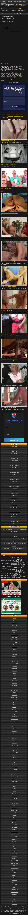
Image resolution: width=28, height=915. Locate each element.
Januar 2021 (14, 716)
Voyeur (14, 523)
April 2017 (14, 822)
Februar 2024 (14, 627)
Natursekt (14, 500)
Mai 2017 (14, 820)
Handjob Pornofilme (14, 483)
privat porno (18, 142)
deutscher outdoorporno (9, 335)
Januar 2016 (14, 858)
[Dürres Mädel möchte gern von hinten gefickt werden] (14, 276)
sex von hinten (22, 288)
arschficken (19, 557)
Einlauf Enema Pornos (14, 472)
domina (23, 562)
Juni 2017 (14, 817)
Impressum (10, 913)
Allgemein (14, 446)
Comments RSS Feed (21, 10)
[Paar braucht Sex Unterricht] (14, 177)
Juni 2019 (14, 759)
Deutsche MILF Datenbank (8, 18)
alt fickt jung (5, 556)
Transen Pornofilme (14, 519)
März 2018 (14, 795)
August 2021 (14, 699)
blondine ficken (7, 312)
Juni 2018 (14, 788)
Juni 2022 (14, 675)
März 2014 (14, 904)
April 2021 (14, 709)
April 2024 (14, 623)
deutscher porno (17, 561)
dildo (8, 166)
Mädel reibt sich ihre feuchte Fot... (8, 140)
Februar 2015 (14, 884)
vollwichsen (13, 577)
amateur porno (17, 556)
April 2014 (14, 901)
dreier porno (14, 564)
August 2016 (14, 841)
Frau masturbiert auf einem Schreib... (9, 164)
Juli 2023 (14, 644)
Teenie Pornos (14, 516)
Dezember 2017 (14, 803)
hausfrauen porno (4, 568)
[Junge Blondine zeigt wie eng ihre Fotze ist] (14, 299)
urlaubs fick (22, 409)
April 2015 (14, 880)
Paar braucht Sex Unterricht (7, 188)
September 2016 (14, 839)
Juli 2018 (14, 786)
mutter (17, 239)
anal (5, 166)
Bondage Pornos (14, 458)
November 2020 (14, 721)
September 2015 (14, 868)
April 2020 (14, 735)
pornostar (2, 573)
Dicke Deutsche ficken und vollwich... (9, 261)
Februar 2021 (14, 714)
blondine (19, 559)
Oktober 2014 (14, 894)
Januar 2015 (14, 887)
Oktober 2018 (14, 779)
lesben (25, 569)
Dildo (14, 469)
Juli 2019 (14, 757)
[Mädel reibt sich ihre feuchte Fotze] (14, 130)
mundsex (20, 571)
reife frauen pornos (19, 335)
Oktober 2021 (14, 695)
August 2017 (14, 812)
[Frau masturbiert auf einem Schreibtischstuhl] (14, 153)
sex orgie (13, 576)
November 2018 (14, 776)
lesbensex (2, 571)
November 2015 (14, 863)
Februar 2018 (14, 798)
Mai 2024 (14, 620)
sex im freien (6, 577)
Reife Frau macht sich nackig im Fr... (9, 334)
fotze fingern (7, 142)
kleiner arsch (16, 288)
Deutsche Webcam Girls (7, 21)
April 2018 (14, 793)
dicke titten (10, 116)
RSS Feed (14, 10)
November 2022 (14, 663)
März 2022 (14, 683)
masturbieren (12, 166)
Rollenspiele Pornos (14, 507)
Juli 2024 (14, 618)
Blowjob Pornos (14, 455)
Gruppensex (14, 481)
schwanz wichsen (21, 312)
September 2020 (14, 723)
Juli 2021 (14, 702)
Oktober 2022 (14, 666)
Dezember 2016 (14, 832)
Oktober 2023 (14, 637)
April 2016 (14, 851)
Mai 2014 (14, 899)
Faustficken (14, 474)
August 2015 (14, 870)
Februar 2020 (14, 740)
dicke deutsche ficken (9, 263)
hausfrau (24, 566)
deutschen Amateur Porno (15, 73)
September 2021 (14, 697)
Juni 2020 (14, 731)
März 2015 (14, 882)
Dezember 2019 (14, 745)
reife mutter (14, 573)
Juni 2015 (14, 875)
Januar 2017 (14, 829)
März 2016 (14, 853)
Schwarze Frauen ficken (14, 512)
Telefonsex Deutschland (7, 16)
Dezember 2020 (14, 719)
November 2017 (14, 805)
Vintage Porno (14, 521)
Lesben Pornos (14, 493)
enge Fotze (20, 564)
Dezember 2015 (14, 860)
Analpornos (14, 448)
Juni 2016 (14, 846)
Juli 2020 (14, 728)
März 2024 (14, 625)
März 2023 (14, 654)
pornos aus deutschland (18, 189)
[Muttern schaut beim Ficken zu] (14, 227)
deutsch (11, 560)
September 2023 (14, 639)
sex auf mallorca (15, 409)
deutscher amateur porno (17, 560)
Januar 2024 (14, 630)
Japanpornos (14, 488)
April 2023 (14, 651)
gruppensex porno (8, 189)
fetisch (24, 564)
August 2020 (14, 726)
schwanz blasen (7, 575)
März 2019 (14, 767)
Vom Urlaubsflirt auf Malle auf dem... (9, 407)
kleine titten (19, 570)
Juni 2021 (14, 704)
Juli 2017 (14, 815)
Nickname (8, 427)
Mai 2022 (14, 678)
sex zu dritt (23, 576)
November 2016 (14, 834)
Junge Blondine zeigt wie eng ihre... (8, 310)
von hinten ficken (19, 577)
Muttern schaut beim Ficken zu (8, 238)
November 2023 (14, 635)
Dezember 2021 (14, 690)
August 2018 (14, 783)
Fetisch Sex (14, 476)
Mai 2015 (14, 877)
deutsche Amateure (10, 114)
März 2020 (14, 738)
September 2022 (14, 668)
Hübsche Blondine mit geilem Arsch (9, 383)
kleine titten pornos (8, 288)
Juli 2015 (14, 872)
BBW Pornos (14, 451)
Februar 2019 (14, 769)
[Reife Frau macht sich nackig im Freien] (14, 323)
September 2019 (14, 752)
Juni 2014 (14, 896)
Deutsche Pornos (6, 13)
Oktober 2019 (14, 750)
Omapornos (14, 502)
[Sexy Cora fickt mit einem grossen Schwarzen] (14, 348)
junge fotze (12, 239)
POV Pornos (14, 505)
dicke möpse (14, 385)
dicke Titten (19, 114)
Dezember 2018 (14, 774)
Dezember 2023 (14, 632)
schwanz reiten (17, 574)
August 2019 (14, 755)
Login (7, 10)
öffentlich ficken (7, 409)
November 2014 (14, 892)
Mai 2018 (14, 791)
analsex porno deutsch (9, 360)
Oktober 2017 (14, 808)
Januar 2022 (14, 687)
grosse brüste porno (6, 117)
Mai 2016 (14, 848)
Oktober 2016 (14, 836)
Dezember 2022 (14, 661)
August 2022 (14, 671)
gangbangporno (18, 214)
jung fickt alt (18, 568)
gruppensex (6, 239)
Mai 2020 (14, 733)
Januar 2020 (14, 743)
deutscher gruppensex (9, 214)
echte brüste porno (18, 116)
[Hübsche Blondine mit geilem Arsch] (14, 373)
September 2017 (14, 810)
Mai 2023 (14, 649)
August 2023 (14, 642)
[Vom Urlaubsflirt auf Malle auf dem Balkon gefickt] (14, 397)
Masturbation (14, 495)
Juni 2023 (14, 647)
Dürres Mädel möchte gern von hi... (8, 286)
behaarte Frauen (14, 453)
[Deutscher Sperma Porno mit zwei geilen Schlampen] (14, 202)
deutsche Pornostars (14, 465)
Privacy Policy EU (17, 913)
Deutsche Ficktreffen (17, 13)
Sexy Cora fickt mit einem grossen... (9, 359)
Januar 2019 (14, 771)
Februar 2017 (14, 827)
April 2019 (14, 764)
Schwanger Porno (14, 509)
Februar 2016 (14, 856)
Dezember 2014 (14, 889)
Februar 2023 (14, 656)
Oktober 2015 (14, 865)
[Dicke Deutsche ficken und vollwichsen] (14, 251)
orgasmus (12, 142)
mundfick (17, 571)
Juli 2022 (14, 673)
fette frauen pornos (18, 263)
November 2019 (14, 747)
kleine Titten (14, 490)
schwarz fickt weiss (19, 360)
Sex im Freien (14, 514)
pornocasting (22, 572)
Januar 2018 (14, 800)
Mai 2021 (14, 707)
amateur (10, 555)
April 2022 (14, 680)
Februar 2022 (14, 685)
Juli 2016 (14, 844)
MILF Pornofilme (14, 498)
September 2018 (14, 781)
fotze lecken (3, 566)
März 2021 (14, 711)
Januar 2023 (14, 659)
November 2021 (14, 692)
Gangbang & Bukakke (14, 479)
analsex (12, 557)
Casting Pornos (14, 460)
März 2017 (14, 824)
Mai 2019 (14, 762)
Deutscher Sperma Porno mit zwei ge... (9, 213)
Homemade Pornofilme (14, 486)
